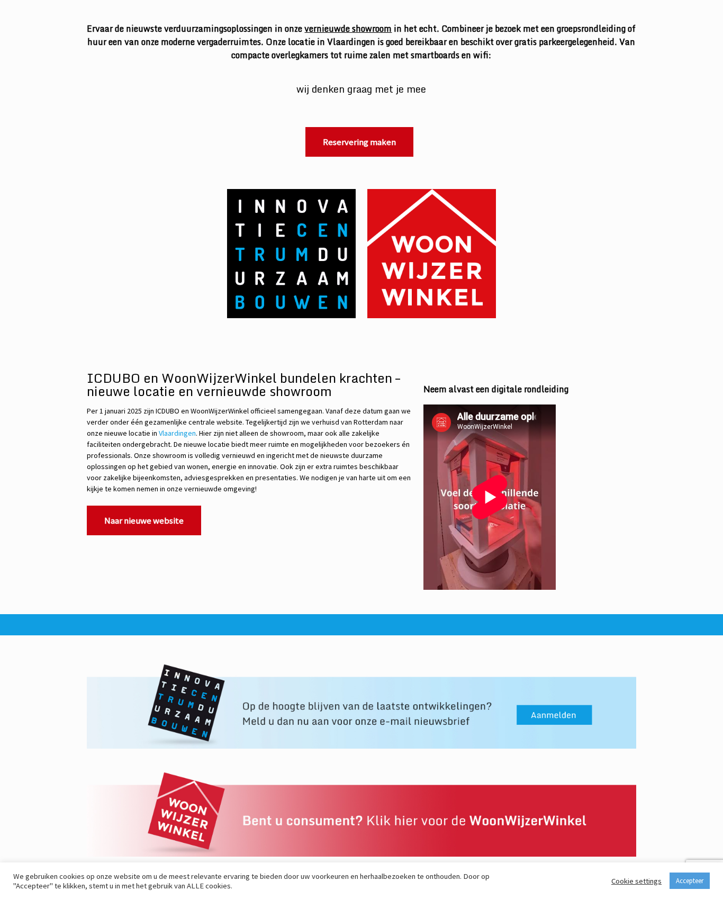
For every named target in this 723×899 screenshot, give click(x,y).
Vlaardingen (177, 433)
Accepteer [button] (689, 880)
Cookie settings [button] (636, 881)
